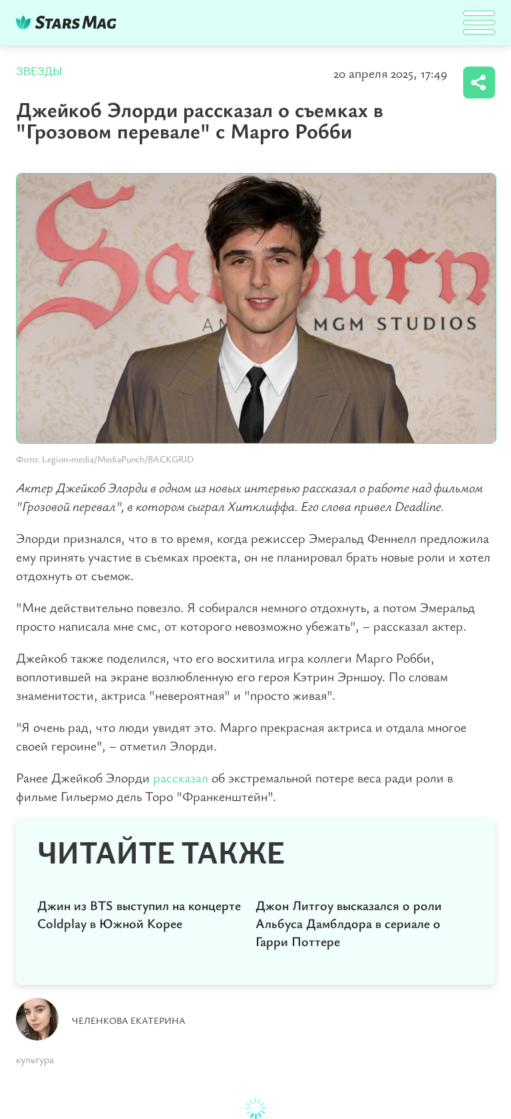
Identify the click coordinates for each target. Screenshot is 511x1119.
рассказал (180, 777)
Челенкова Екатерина (129, 1020)
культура (35, 1059)
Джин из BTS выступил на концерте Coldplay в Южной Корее (139, 914)
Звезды (39, 71)
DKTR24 (69, 22)
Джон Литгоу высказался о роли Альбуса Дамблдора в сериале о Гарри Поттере (349, 923)
